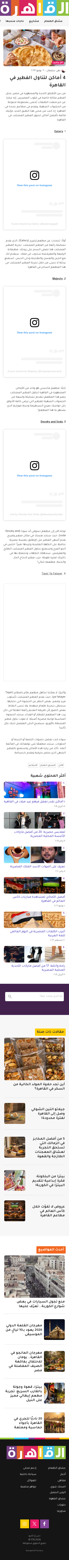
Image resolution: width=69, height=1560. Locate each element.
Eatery (58, 131)
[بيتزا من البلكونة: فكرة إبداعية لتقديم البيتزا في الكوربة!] (14, 1180)
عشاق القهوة (57, 1498)
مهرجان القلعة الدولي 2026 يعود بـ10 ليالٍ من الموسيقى (24, 1330)
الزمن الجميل (58, 1492)
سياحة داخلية (28, 1474)
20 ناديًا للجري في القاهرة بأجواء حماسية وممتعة (28, 1423)
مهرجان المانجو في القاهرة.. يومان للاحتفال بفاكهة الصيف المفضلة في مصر (25, 1362)
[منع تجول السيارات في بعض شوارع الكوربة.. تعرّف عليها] (34, 1276)
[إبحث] (9, 996)
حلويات (61, 1505)
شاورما (61, 1511)
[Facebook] (44, 1523)
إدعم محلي (29, 1468)
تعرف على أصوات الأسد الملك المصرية (37, 866)
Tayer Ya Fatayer (52, 574)
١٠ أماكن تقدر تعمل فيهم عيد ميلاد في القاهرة (34, 801)
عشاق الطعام (53, 21)
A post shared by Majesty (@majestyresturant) (34, 371)
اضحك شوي (58, 1487)
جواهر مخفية (28, 1487)
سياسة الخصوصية (34, 1551)
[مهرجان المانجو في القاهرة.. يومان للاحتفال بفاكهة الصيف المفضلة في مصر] (54, 1361)
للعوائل (31, 1480)
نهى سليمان (53, 70)
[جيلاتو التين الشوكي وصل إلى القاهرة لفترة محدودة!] (14, 1113)
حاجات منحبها (15, 21)
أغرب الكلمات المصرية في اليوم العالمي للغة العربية (37, 933)
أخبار (63, 1474)
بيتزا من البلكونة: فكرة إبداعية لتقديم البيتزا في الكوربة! (48, 1181)
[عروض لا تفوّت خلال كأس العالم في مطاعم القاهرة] (14, 1210)
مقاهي (62, 1480)
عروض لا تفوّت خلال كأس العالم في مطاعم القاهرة (48, 1211)
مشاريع (34, 21)
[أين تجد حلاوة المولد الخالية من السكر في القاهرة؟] (34, 1059)
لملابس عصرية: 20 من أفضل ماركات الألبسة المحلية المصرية (39, 834)
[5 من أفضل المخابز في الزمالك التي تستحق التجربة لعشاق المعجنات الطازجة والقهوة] (14, 1147)
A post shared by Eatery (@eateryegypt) (34, 223)
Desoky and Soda (52, 422)
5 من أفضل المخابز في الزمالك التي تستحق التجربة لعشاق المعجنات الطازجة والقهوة (49, 1148)
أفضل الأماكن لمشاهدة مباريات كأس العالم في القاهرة (39, 899)
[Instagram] (24, 1523)
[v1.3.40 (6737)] (36, 1452)
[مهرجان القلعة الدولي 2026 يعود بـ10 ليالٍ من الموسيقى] (54, 1329)
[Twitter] (34, 1523)
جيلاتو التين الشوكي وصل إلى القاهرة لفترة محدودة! (48, 1114)
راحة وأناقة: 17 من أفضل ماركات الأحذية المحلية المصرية (38, 968)
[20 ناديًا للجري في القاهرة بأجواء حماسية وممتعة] (54, 1422)
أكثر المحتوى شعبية (48, 776)
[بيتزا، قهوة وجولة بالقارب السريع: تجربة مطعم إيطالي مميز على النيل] (54, 1393)
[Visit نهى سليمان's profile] (64, 71)
